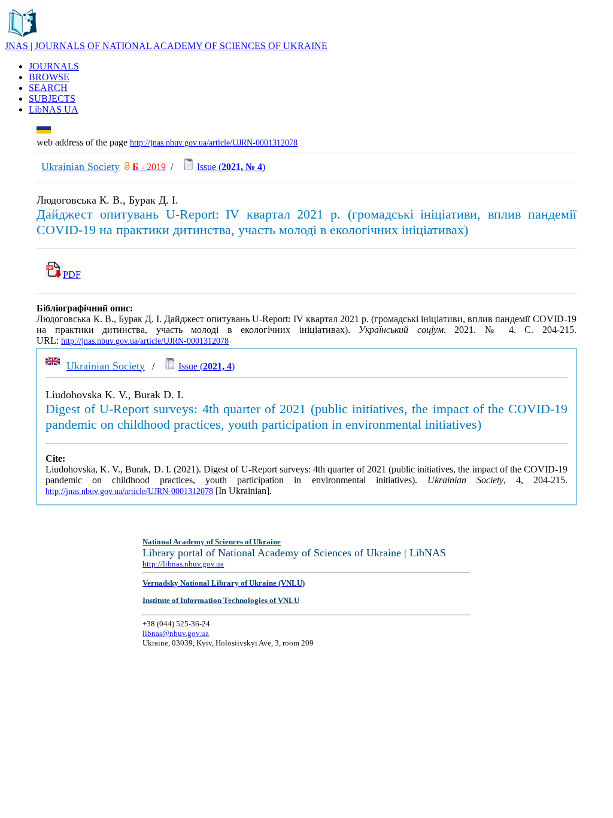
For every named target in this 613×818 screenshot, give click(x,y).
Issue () (231, 167)
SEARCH (48, 88)
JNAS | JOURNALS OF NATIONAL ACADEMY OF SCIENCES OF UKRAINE (166, 46)
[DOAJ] (127, 167)
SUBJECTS (52, 98)
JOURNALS (54, 66)
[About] (23, 37)
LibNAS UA (53, 109)
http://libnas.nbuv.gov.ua (183, 563)
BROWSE (49, 77)
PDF (72, 274)
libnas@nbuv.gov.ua (175, 633)
